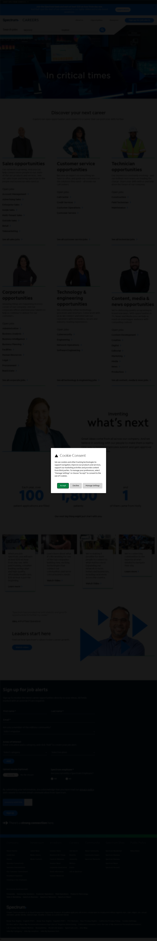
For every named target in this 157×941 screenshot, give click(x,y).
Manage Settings (93, 486)
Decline (76, 486)
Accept (63, 486)
